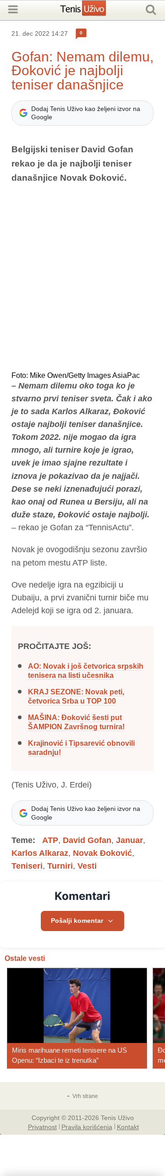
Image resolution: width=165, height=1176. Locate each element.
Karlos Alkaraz (39, 853)
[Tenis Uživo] (92, 11)
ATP (50, 840)
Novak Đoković (102, 853)
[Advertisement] (82, 278)
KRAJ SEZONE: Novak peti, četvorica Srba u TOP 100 (76, 696)
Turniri (60, 866)
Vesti (87, 866)
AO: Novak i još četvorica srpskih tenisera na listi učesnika (85, 670)
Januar (129, 840)
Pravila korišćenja (86, 1126)
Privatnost (42, 1126)
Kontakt (128, 1126)
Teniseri (27, 866)
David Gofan (87, 840)
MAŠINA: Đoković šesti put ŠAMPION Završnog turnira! (76, 722)
